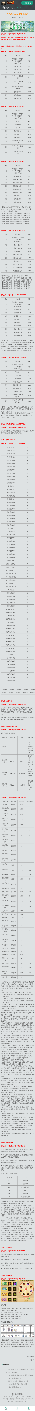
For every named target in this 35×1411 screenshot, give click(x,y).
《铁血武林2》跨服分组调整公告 (18, 1384)
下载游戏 (27, 3)
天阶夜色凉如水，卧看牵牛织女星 (18, 1381)
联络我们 (24, 1397)
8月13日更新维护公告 (14, 1387)
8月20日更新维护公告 (14, 1378)
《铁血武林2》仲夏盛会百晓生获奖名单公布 (21, 1375)
